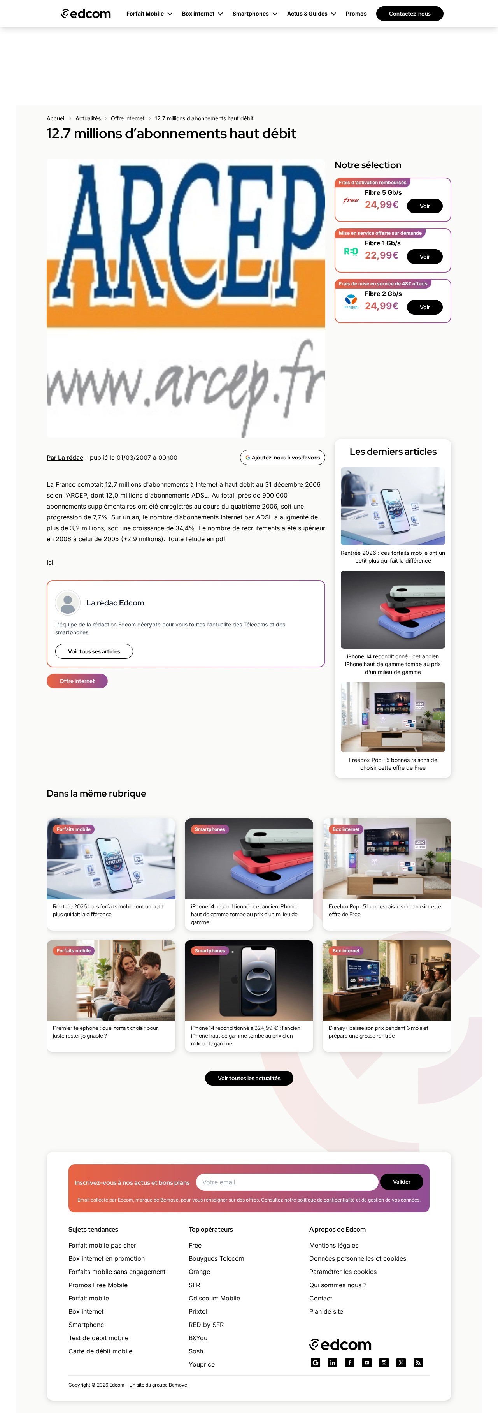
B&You (198, 1338)
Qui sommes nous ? (337, 1285)
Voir (425, 205)
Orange (199, 1272)
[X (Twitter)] (401, 1363)
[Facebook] (350, 1363)
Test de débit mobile (98, 1338)
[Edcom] (86, 13)
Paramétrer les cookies (343, 1272)
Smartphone (86, 1325)
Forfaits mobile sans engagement (116, 1272)
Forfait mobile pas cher (102, 1245)
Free (195, 1245)
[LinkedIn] (332, 1363)
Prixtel (198, 1311)
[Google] (315, 1363)
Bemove (178, 1385)
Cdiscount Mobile (214, 1298)
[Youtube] (367, 1363)
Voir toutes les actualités (249, 1078)
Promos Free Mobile (98, 1285)
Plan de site (326, 1311)
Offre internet (128, 118)
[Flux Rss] (418, 1363)
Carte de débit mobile (100, 1351)
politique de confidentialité (326, 1200)
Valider (401, 1181)
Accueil (56, 118)
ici (50, 562)
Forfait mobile (88, 1298)
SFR (194, 1285)
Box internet (85, 1311)
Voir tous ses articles (94, 651)
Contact (320, 1298)
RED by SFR (206, 1325)
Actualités (88, 118)
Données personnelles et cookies (357, 1258)
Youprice (202, 1364)
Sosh (196, 1351)
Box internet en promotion (106, 1258)
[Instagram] (384, 1363)
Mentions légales (333, 1245)
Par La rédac (65, 457)
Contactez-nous (410, 13)
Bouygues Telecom (216, 1258)
